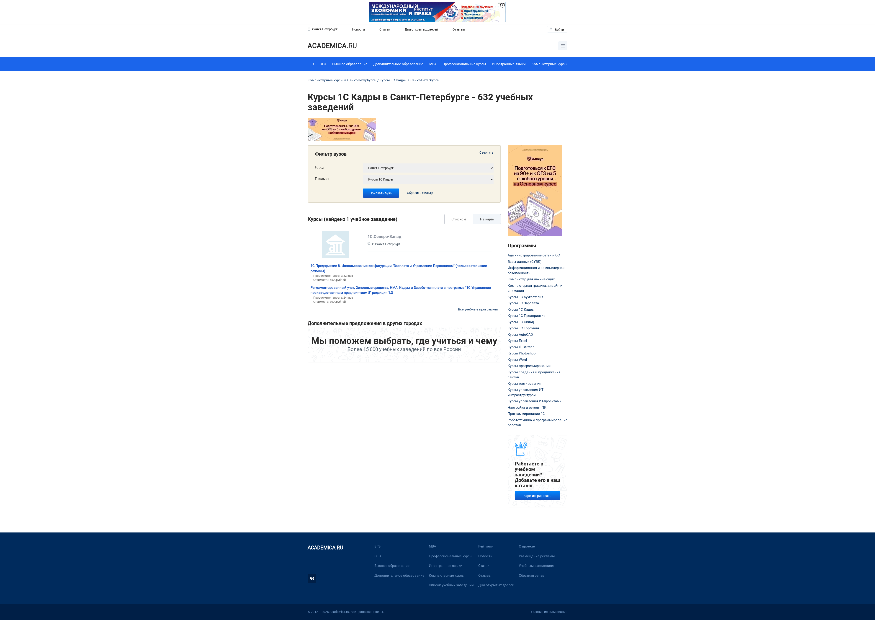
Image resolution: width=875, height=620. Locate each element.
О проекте (527, 546)
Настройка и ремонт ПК (527, 408)
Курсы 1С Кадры (521, 309)
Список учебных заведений (451, 585)
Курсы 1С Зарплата (523, 303)
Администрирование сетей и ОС (534, 255)
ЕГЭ (311, 64)
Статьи (384, 29)
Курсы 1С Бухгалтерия (525, 297)
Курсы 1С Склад (521, 322)
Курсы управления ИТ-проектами (534, 401)
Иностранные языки (509, 64)
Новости (358, 29)
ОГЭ (323, 64)
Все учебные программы (478, 309)
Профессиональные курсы (464, 64)
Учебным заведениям (536, 566)
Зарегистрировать (537, 496)
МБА (433, 64)
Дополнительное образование (398, 64)
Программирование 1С (526, 414)
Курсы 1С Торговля (523, 328)
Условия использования (549, 612)
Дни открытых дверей (421, 29)
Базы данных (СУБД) (524, 262)
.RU (332, 46)
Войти (559, 29)
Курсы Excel (517, 341)
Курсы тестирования (524, 384)
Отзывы (459, 29)
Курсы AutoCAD (520, 335)
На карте (487, 219)
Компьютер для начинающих (531, 279)
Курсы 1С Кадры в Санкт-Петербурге (409, 80)
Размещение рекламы (537, 556)
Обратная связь (531, 576)
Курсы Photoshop (521, 353)
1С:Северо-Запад (384, 236)
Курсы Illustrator (521, 347)
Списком (458, 219)
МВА (432, 546)
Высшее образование (349, 64)
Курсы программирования (529, 366)
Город (319, 167)
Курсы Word (517, 360)
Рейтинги (485, 546)
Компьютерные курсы (549, 64)
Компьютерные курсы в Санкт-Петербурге (342, 80)
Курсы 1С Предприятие (526, 316)
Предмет (322, 179)
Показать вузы (381, 193)
